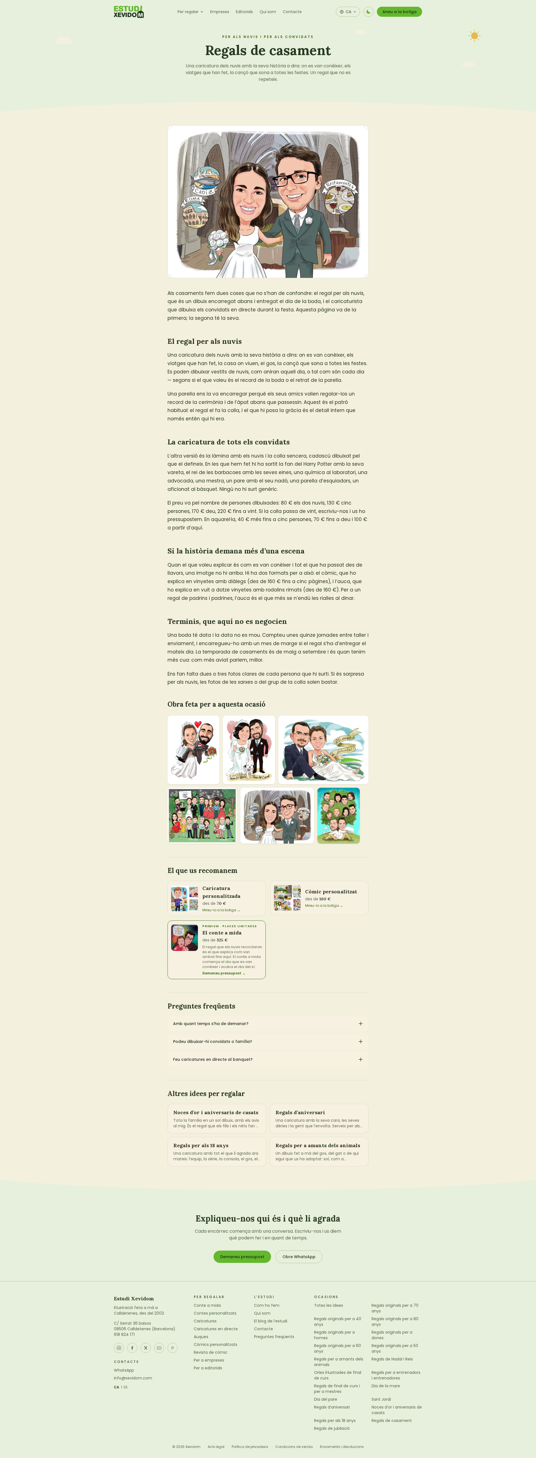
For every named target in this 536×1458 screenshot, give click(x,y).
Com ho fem (266, 1305)
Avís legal (216, 1447)
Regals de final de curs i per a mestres (337, 1388)
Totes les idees (328, 1305)
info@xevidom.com (133, 1378)
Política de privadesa (250, 1447)
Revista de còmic (211, 1352)
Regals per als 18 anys (335, 1420)
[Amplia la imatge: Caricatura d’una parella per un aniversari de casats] (323, 750)
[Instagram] (119, 1348)
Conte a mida (207, 1305)
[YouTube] (159, 1348)
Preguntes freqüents (274, 1336)
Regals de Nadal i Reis (392, 1359)
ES (126, 1387)
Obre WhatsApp (299, 1257)
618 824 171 (124, 1334)
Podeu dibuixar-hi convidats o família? (212, 1041)
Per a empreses (209, 1360)
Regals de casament (392, 1420)
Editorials (244, 12)
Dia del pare (325, 1399)
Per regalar (188, 12)
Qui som (268, 12)
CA (116, 1387)
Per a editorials (208, 1368)
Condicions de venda (294, 1447)
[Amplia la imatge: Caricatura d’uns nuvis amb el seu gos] (249, 750)
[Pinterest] (173, 1348)
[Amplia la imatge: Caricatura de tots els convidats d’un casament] (202, 816)
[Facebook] (132, 1348)
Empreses (219, 12)
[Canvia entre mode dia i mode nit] (368, 12)
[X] (146, 1348)
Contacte (292, 12)
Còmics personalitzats (215, 1344)
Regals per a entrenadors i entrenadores (396, 1375)
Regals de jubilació (332, 1428)
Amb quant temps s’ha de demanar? (210, 1023)
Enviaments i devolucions (342, 1447)
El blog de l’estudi (270, 1321)
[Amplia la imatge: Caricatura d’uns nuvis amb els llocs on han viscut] (277, 816)
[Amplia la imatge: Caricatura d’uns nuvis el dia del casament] (193, 750)
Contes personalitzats (215, 1313)
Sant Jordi (381, 1399)
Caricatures (205, 1321)
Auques (201, 1336)
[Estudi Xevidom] (129, 12)
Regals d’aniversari (332, 1407)
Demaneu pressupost (242, 1257)
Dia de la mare (386, 1386)
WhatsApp (124, 1370)
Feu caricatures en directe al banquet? (213, 1059)
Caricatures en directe (216, 1329)
